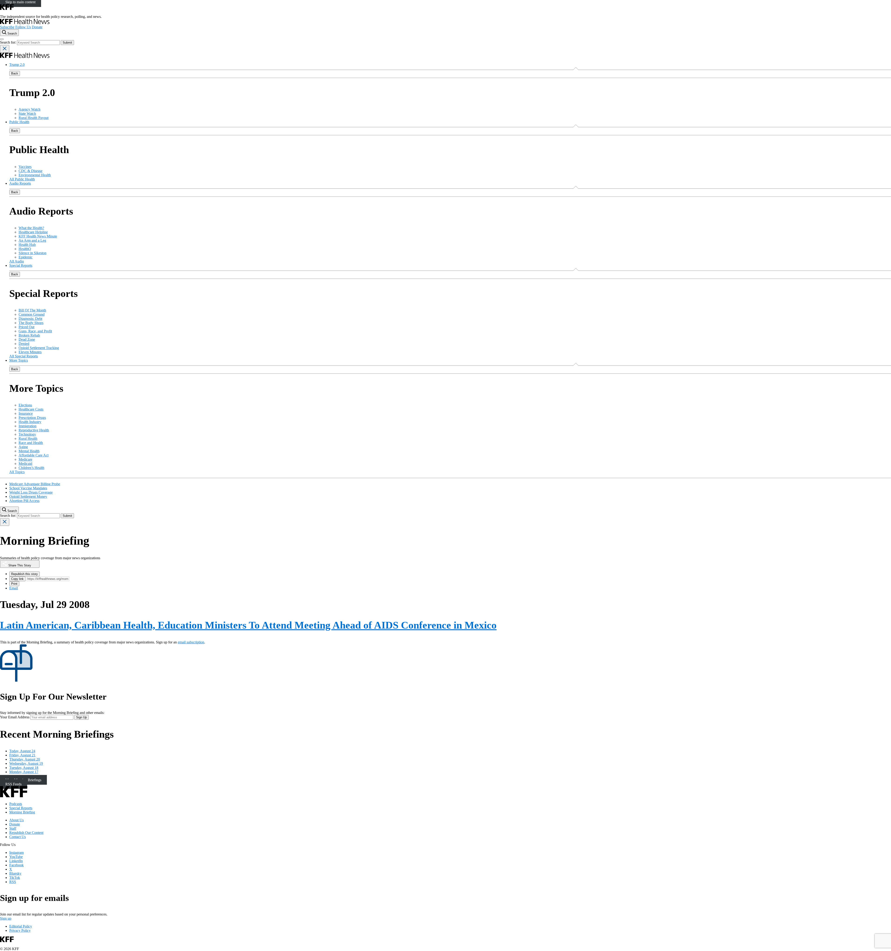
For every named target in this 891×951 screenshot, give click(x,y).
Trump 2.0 (17, 65)
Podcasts (15, 804)
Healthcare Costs (31, 409)
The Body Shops (31, 323)
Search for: (8, 42)
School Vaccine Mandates (28, 488)
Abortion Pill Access (24, 501)
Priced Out (26, 327)
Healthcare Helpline (33, 232)
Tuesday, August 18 (23, 768)
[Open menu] (2, 39)
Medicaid (25, 464)
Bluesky (15, 873)
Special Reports (20, 265)
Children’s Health (31, 468)
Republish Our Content (26, 833)
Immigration (27, 426)
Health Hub (27, 245)
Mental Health (29, 451)
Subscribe (7, 27)
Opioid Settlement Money (28, 496)
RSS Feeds (13, 784)
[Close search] (4, 49)
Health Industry (30, 422)
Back (14, 73)
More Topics (18, 360)
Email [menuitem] (13, 588)
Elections (25, 405)
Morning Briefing (22, 812)
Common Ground (32, 314)
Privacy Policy (20, 930)
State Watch (27, 114)
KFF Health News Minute (38, 236)
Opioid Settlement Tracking (39, 348)
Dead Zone (27, 339)
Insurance (26, 413)
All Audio (16, 261)
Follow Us (23, 27)
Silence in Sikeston (32, 253)
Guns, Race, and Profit (35, 331)
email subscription (191, 642)
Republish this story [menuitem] (24, 574)
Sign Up (81, 717)
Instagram (16, 853)
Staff (12, 828)
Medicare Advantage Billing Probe (34, 484)
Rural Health (28, 438)
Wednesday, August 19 (26, 763)
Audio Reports (20, 183)
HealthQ (25, 249)
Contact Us (17, 837)
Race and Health (31, 443)
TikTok (14, 878)
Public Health (19, 122)
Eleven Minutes (30, 352)
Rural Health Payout (33, 118)
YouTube (16, 857)
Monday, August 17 (23, 772)
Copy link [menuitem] (17, 579)
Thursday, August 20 (24, 759)
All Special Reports (23, 356)
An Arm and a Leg (32, 240)
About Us (16, 820)
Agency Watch (29, 109)
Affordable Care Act (33, 455)
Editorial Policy (20, 926)
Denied (24, 344)
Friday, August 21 (22, 755)
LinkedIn (16, 861)
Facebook (16, 865)
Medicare (25, 459)
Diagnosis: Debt (30, 319)
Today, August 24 (22, 751)
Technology (27, 434)
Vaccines (25, 167)
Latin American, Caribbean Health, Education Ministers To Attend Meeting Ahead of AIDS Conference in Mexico (248, 625)
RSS (12, 882)
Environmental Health (35, 175)
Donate (37, 27)
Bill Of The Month (32, 310)
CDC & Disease (30, 171)
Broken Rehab (29, 335)
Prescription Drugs (32, 418)
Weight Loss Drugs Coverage (31, 492)
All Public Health (22, 179)
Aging (23, 447)
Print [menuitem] (14, 583)
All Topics (17, 472)
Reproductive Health (34, 430)
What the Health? (31, 228)
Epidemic (25, 257)
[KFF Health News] (24, 23)
